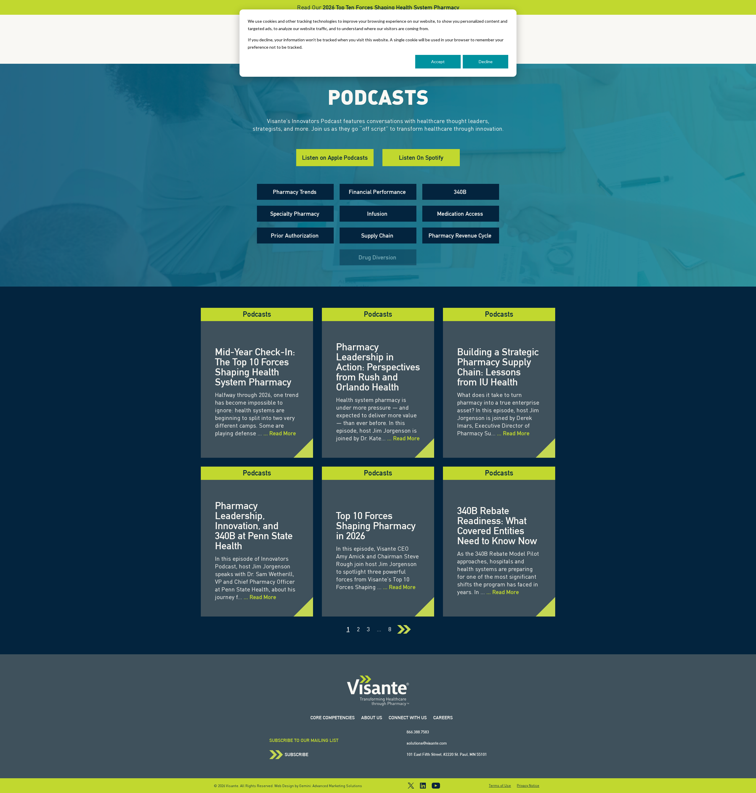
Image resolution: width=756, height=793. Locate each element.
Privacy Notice (528, 785)
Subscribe (296, 754)
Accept (438, 61)
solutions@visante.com (427, 743)
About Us (371, 717)
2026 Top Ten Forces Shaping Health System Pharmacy (391, 7)
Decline (486, 61)
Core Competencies (332, 717)
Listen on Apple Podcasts (335, 157)
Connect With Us (408, 717)
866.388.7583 (418, 732)
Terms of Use (500, 785)
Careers (443, 717)
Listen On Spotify (421, 157)
